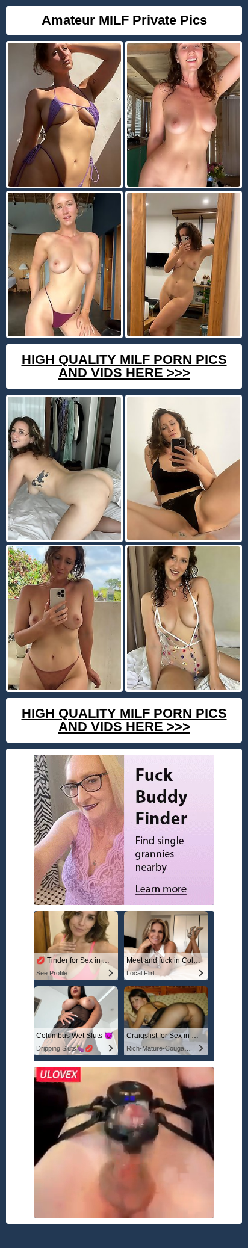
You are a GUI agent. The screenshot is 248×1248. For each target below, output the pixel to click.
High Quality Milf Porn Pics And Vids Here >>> (124, 366)
